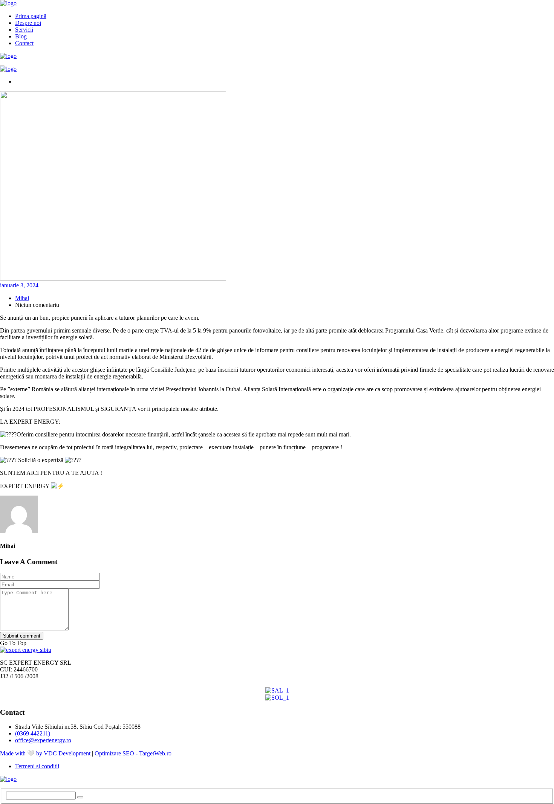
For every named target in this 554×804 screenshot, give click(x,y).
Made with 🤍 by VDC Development (45, 753)
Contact (24, 43)
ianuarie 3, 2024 (19, 285)
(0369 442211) (32, 733)
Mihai (22, 298)
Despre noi (28, 23)
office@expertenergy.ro (43, 740)
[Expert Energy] (8, 3)
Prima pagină (30, 16)
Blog (21, 36)
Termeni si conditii (37, 766)
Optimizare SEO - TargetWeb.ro (133, 753)
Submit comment (21, 636)
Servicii (24, 29)
